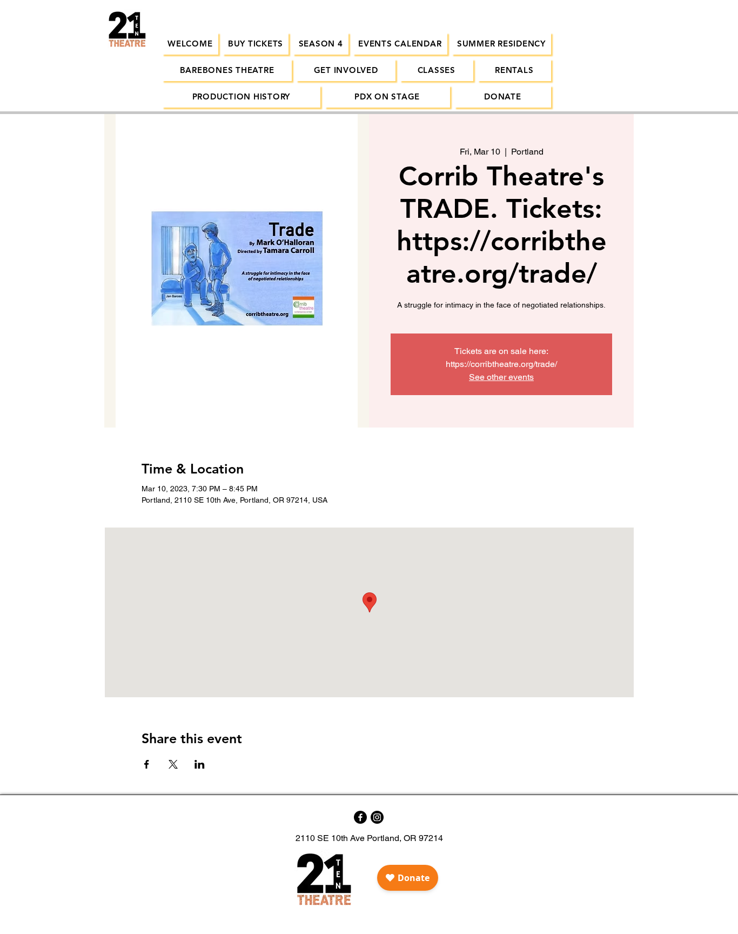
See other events (501, 377)
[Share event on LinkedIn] (199, 764)
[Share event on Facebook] (147, 764)
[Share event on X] (173, 764)
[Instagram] (377, 817)
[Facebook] (360, 817)
